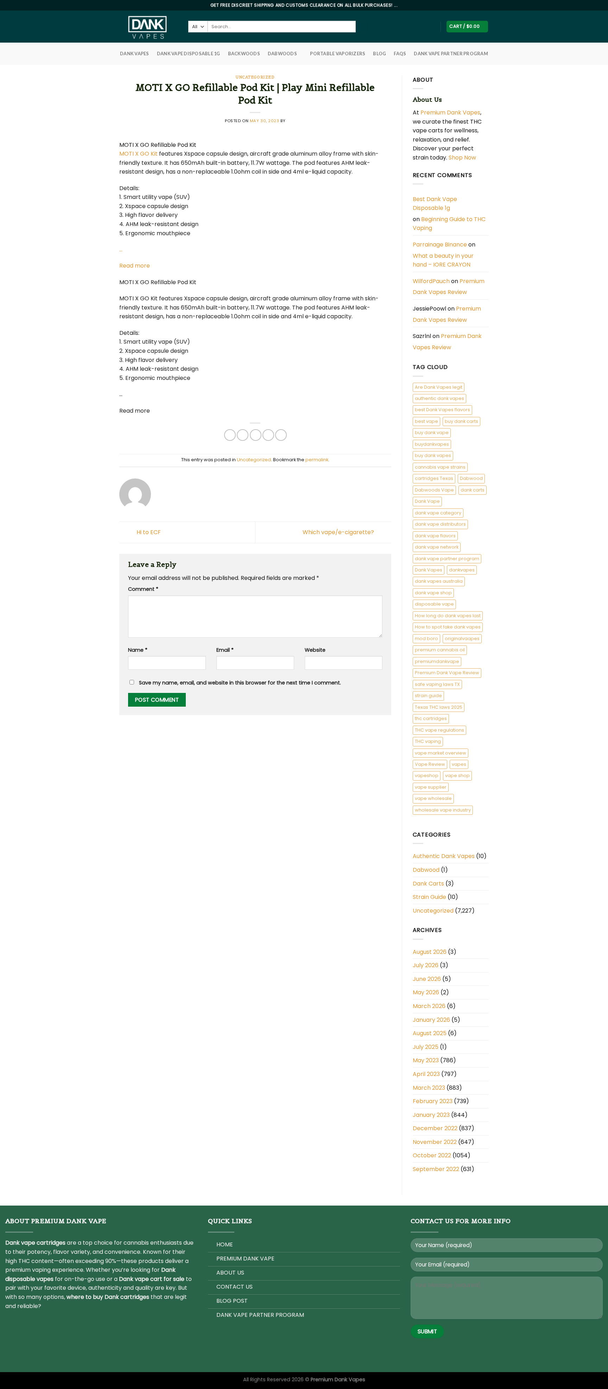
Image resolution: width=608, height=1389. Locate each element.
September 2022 (436, 1169)
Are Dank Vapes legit (438, 387)
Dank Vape (427, 501)
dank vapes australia (439, 581)
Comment (143, 589)
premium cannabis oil (440, 650)
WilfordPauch (431, 281)
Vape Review (430, 764)
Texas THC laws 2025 (438, 707)
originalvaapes (462, 639)
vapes (459, 764)
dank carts (472, 490)
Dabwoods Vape (434, 490)
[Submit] (361, 27)
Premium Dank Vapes (450, 112)
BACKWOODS (244, 53)
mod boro (426, 639)
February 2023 (432, 1101)
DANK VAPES (134, 53)
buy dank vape (432, 433)
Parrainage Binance (440, 244)
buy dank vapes (433, 455)
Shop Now (463, 158)
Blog (379, 53)
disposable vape (434, 604)
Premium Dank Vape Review (447, 673)
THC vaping (428, 741)
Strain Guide (429, 897)
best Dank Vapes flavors (442, 410)
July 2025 (425, 1047)
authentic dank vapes (439, 398)
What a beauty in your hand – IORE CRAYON (443, 260)
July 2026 (425, 965)
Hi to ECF (148, 532)
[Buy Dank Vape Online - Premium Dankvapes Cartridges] (148, 27)
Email (225, 649)
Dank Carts (428, 884)
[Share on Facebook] (230, 435)
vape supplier (430, 787)
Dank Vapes (428, 570)
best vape (426, 421)
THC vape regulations (439, 730)
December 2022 (435, 1128)
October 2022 (432, 1155)
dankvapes (462, 570)
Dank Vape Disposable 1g (188, 53)
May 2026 (426, 992)
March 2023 (429, 1088)
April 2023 (426, 1074)
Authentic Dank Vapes (444, 856)
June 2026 (427, 979)
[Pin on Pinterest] (268, 435)
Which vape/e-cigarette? (339, 532)
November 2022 (435, 1142)
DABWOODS (282, 53)
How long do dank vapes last (448, 616)
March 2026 (429, 1006)
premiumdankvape (437, 661)
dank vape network (436, 547)
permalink (316, 460)
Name (137, 649)
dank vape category (438, 513)
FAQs (400, 53)
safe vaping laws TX (437, 684)
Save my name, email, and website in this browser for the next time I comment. (240, 682)
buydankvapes (432, 444)
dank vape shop (433, 593)
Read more (134, 266)
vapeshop (426, 775)
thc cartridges (431, 718)
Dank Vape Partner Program (451, 53)
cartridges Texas (434, 478)
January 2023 (431, 1115)
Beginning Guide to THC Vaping (449, 223)
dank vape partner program (447, 559)
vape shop (457, 775)
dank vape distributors (440, 524)
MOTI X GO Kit (138, 154)
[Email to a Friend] (255, 435)
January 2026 (431, 1020)
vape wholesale (433, 798)
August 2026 (429, 952)
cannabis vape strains (440, 467)
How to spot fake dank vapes (448, 627)
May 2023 (426, 1060)
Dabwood (471, 478)
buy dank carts (461, 421)
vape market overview (440, 753)
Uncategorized (255, 77)
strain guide (428, 696)
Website (315, 649)
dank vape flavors (435, 536)
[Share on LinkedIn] (281, 435)
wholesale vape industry (443, 810)
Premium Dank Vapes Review (448, 286)
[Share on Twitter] (242, 435)
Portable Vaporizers (337, 53)
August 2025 (429, 1033)
